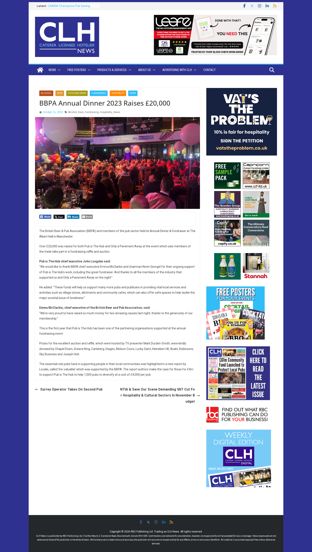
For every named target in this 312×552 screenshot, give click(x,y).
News (52, 70)
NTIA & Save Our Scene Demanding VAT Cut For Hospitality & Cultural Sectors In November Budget (157, 395)
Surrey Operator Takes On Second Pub (71, 389)
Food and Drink (77, 93)
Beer (59, 93)
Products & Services (112, 70)
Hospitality (117, 93)
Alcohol (46, 93)
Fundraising (98, 93)
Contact (209, 70)
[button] (58, 70)
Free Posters (76, 70)
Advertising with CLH (177, 70)
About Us (144, 70)
